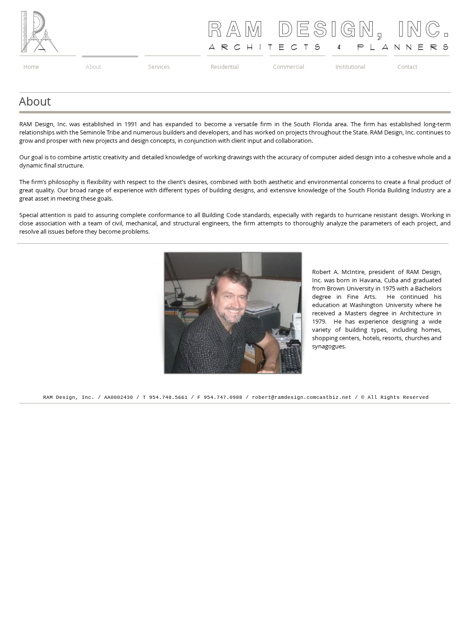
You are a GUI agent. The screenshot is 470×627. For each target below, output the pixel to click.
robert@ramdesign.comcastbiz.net (302, 397)
